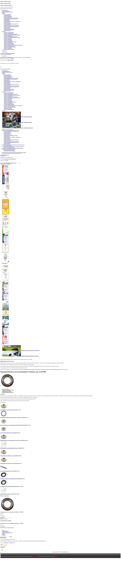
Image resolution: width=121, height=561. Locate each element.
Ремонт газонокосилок (7, 14)
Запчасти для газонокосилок (8, 33)
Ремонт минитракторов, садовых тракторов (11, 78)
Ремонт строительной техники (9, 29)
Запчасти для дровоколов (8, 42)
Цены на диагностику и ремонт (7, 532)
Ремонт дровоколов (7, 24)
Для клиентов (4, 51)
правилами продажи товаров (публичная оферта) (32, 369)
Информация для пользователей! (9, 542)
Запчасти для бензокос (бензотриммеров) (10, 36)
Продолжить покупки (3, 527)
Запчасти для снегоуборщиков (9, 43)
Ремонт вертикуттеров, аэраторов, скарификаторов (12, 21)
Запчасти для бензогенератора (9, 44)
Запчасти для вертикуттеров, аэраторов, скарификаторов (13, 45)
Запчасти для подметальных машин (10, 46)
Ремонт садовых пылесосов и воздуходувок (11, 23)
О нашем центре (5, 10)
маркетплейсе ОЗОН (35, 556)
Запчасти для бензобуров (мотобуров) (10, 41)
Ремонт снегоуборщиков (8, 16)
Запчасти (3, 31)
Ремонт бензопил (7, 19)
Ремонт (3, 13)
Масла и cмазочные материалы (9, 49)
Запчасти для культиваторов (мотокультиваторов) (12, 95)
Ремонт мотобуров (7, 22)
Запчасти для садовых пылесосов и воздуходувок (12, 37)
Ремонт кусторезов (7, 83)
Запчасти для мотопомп (8, 100)
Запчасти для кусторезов (8, 38)
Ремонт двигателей (7, 30)
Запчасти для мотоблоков (8, 35)
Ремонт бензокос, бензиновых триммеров (11, 18)
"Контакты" (56, 556)
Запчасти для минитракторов (9, 32)
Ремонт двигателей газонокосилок (9, 150)
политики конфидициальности (55, 369)
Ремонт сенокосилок (7, 27)
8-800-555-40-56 (2, 8)
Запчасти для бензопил (8, 39)
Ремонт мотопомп (7, 28)
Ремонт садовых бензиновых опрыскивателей (11, 25)
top (0, 552)
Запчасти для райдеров (8, 47)
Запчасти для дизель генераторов (9, 106)
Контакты (3, 50)
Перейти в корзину (11, 527)
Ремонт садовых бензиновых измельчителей (11, 26)
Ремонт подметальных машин (9, 89)
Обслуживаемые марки (6, 11)
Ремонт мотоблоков (7, 15)
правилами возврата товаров (45, 369)
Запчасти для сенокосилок (8, 40)
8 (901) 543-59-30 (10, 60)
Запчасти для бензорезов (8, 48)
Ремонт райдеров (7, 20)
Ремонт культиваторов (7, 77)
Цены (7, 72)
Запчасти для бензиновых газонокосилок (10, 94)
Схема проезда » (9, 54)
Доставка (3, 12)
